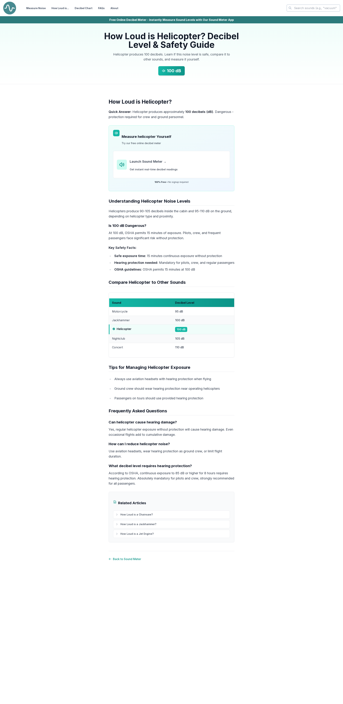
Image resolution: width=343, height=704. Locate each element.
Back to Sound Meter (127, 559)
